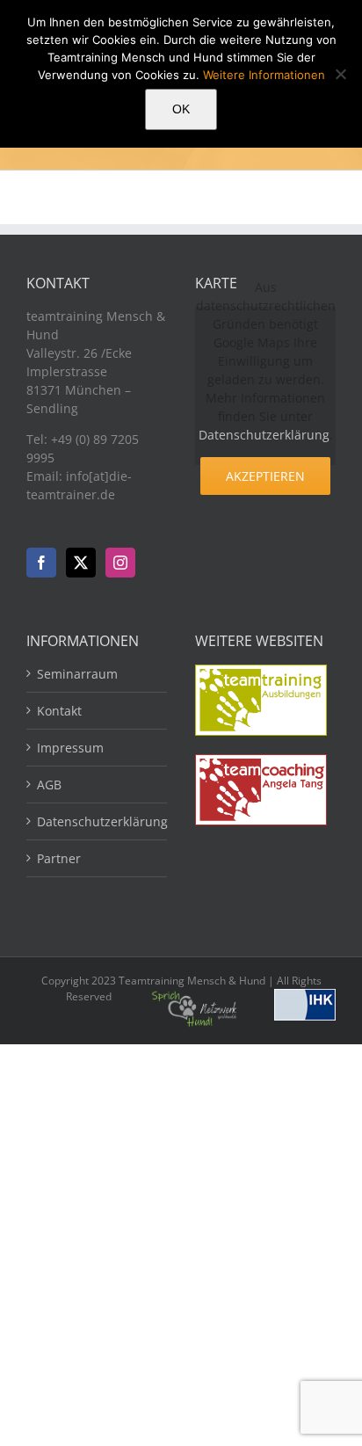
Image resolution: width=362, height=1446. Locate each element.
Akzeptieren (265, 476)
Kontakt (59, 710)
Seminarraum (77, 673)
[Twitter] (81, 563)
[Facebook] (41, 563)
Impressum (70, 747)
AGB (49, 784)
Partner (59, 858)
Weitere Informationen (264, 75)
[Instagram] (120, 563)
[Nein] (340, 74)
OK (181, 109)
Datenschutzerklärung (264, 434)
